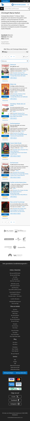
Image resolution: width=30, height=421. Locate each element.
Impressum (18, 413)
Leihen (5, 77)
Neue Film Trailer (15, 330)
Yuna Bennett (13, 135)
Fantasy (21, 190)
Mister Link (13, 84)
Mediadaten (15, 415)
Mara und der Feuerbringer (17, 202)
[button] (26, 56)
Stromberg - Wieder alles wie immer (17, 104)
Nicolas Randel (23, 152)
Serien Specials (15, 351)
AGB (15, 363)
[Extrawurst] (5, 69)
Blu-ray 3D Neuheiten (15, 319)
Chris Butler (12, 95)
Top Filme (15, 309)
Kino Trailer (15, 332)
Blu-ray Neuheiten (15, 315)
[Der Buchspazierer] (5, 128)
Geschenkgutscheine (15, 294)
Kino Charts (15, 327)
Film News (15, 342)
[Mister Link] (5, 89)
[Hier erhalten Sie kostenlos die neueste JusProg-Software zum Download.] (15, 388)
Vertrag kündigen (8, 373)
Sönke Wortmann (14, 173)
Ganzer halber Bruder (16, 143)
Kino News (15, 344)
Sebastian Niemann (17, 191)
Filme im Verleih (15, 306)
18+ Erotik (15, 277)
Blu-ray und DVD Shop (15, 275)
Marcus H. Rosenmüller (15, 74)
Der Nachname (14, 162)
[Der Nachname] (5, 167)
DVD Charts (15, 313)
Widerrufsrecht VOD (15, 367)
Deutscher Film (21, 72)
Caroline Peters (13, 175)
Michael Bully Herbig (14, 193)
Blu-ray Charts (15, 317)
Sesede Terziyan (13, 154)
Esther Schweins (13, 211)
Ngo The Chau (13, 134)
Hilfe (15, 359)
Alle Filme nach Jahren (15, 281)
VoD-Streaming (15, 287)
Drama (21, 133)
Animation (15, 93)
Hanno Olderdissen (14, 151)
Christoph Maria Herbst (15, 75)
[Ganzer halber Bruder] (5, 148)
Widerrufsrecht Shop (15, 369)
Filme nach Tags (15, 303)
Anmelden (5, 1)
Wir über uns (5, 413)
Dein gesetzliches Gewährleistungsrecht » (15, 263)
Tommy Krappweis (14, 210)
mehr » (24, 71)
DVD (11, 77)
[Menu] (2, 8)
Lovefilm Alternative (15, 298)
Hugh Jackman (19, 95)
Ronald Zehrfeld (19, 135)
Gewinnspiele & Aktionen (15, 292)
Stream (19, 156)
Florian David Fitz (21, 175)
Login (24, 1)
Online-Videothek (15, 270)
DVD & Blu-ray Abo (15, 283)
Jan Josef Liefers (21, 211)
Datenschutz (12, 413)
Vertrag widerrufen (21, 373)
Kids (24, 93)
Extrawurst (13, 64)
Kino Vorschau (15, 325)
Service (15, 356)
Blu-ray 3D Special (15, 353)
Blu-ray (15, 77)
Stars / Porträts (15, 349)
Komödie (15, 72)
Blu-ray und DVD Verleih (15, 273)
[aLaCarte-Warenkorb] (27, 1)
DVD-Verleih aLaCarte (20, 4)
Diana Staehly (19, 116)
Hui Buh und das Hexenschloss (18, 182)
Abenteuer (20, 93)
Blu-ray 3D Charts (15, 321)
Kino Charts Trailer (15, 334)
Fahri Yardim (23, 75)
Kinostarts (15, 324)
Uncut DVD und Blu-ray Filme (15, 289)
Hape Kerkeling (24, 74)
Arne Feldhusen (13, 114)
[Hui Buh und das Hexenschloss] (5, 187)
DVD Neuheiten (15, 311)
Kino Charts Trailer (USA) (15, 336)
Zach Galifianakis (24, 96)
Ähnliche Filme (5, 80)
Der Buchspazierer (15, 123)
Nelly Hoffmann (23, 194)
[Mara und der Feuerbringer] (5, 207)
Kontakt (15, 361)
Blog (15, 339)
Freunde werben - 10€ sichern (15, 296)
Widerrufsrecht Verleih (15, 365)
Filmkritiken (15, 347)
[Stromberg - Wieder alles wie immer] (5, 109)
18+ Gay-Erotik (15, 279)
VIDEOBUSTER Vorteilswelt (15, 301)
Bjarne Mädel (13, 116)
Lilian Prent (21, 210)
